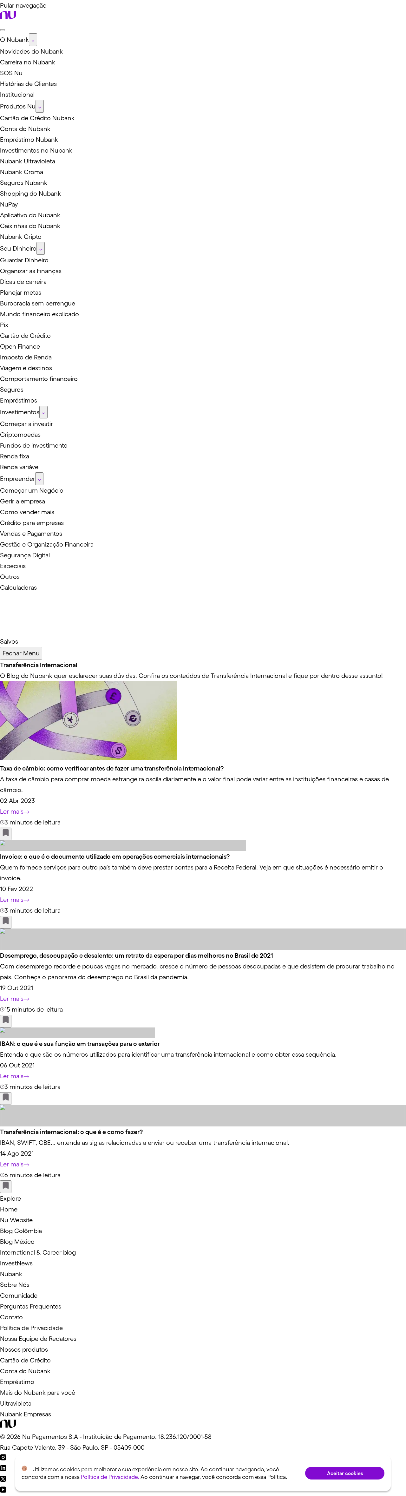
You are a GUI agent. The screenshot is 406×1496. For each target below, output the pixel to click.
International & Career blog (38, 1252)
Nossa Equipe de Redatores (38, 1338)
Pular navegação (23, 5)
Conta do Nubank (25, 1371)
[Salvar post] (5, 834)
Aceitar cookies (345, 1473)
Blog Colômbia (21, 1230)
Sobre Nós (14, 1284)
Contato (11, 1317)
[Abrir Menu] (2, 30)
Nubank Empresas (25, 1414)
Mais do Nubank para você (37, 1392)
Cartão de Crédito (25, 1360)
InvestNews (16, 1263)
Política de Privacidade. (110, 1477)
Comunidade (18, 1295)
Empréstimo (17, 1381)
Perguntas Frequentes (30, 1306)
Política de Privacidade (31, 1327)
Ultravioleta (15, 1403)
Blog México (17, 1241)
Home (8, 1209)
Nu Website (16, 1220)
